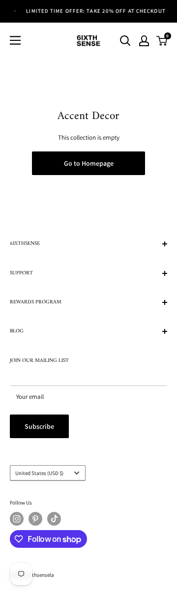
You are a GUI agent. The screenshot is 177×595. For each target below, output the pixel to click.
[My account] (144, 40)
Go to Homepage (89, 163)
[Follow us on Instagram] (17, 519)
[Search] (125, 40)
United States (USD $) (39, 473)
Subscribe (39, 426)
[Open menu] (15, 40)
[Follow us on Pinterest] (35, 519)
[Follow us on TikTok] (54, 519)
